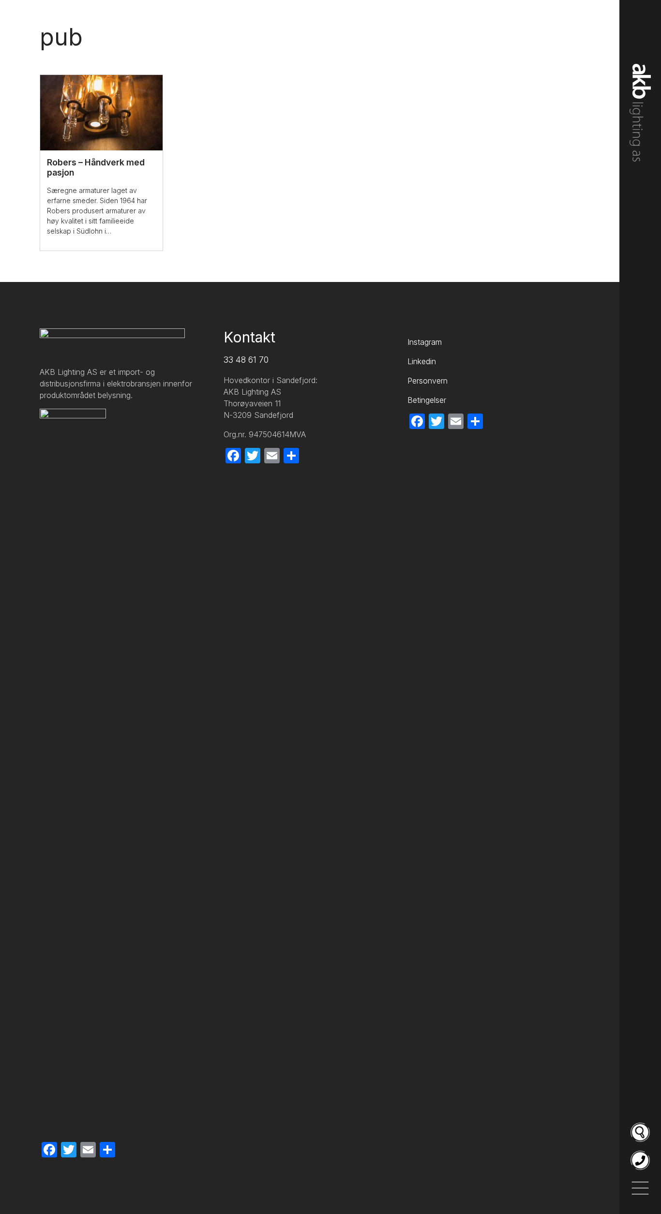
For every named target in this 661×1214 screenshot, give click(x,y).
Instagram (424, 342)
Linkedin (421, 361)
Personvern (427, 380)
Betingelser (426, 400)
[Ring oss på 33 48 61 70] (640, 1160)
